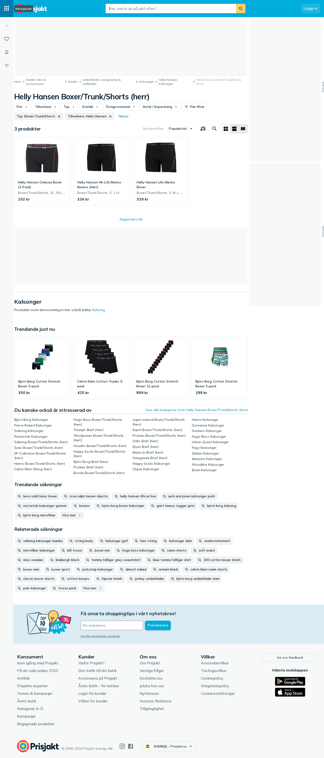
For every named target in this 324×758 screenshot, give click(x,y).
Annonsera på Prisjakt (97, 678)
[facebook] (130, 746)
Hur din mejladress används (100, 636)
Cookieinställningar (218, 693)
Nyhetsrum (149, 693)
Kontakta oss (151, 678)
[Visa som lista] (234, 129)
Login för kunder (92, 693)
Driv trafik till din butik (97, 670)
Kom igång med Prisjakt (37, 663)
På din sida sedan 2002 (37, 670)
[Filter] (6, 65)
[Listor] (6, 39)
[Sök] (240, 8)
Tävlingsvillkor (214, 670)
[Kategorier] (6, 8)
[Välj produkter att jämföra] (203, 129)
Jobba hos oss (152, 685)
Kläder (72, 81)
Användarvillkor (215, 663)
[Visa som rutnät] (226, 129)
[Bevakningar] (6, 52)
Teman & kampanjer (34, 693)
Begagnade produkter (36, 723)
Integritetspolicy (215, 685)
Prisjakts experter (32, 685)
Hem (17, 81)
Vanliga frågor (152, 670)
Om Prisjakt (150, 663)
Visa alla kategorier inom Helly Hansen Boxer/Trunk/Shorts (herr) (196, 410)
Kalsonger (146, 81)
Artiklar (23, 678)
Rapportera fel (131, 219)
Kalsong (98, 310)
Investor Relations (155, 701)
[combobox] (171, 8)
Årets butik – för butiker (98, 685)
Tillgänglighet (152, 708)
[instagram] (122, 746)
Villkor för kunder (93, 701)
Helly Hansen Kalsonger (168, 82)
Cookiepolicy (212, 678)
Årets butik (26, 701)
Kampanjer (26, 716)
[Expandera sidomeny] (6, 25)
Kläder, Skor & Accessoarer (36, 82)
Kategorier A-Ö (30, 708)
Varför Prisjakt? (91, 663)
